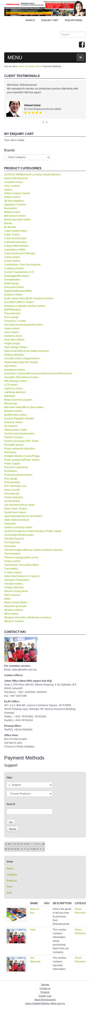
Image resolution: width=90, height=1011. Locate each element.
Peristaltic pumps (14, 444)
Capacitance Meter (15, 249)
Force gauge (11, 317)
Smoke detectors (13, 497)
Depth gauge (11, 283)
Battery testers (12, 212)
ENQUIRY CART (50, 20)
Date (9, 892)
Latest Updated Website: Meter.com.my (45, 1003)
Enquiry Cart (45, 996)
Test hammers (12, 542)
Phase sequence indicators (19, 448)
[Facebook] (82, 44)
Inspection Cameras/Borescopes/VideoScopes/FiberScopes (38, 373)
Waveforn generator (15, 606)
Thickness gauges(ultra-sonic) (21, 557)
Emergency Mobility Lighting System (24, 305)
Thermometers (12, 553)
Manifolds (9, 396)
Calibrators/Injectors (15, 242)
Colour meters (12, 260)
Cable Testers (12, 234)
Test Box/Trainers (14, 538)
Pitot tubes (10, 452)
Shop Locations (12, 186)
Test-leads (10, 546)
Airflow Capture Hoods (17, 193)
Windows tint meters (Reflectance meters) (27, 617)
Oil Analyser (11, 426)
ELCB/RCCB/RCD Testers (19, 302)
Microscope (10, 403)
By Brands (10, 227)
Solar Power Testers (15, 508)
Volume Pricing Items (16, 591)
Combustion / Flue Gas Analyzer (22, 264)
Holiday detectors (14, 354)
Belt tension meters (15, 215)
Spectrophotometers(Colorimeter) (23, 516)
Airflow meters (12, 197)
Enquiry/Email (74, 20)
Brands (8, 223)
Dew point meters (14, 287)
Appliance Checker (15, 204)
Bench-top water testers (17, 219)
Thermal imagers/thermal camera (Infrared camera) (33, 549)
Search (30, 20)
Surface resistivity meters (18, 527)
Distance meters (13, 294)
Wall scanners (12, 595)
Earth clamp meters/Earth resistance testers (28, 298)
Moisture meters (13, 411)
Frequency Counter (15, 320)
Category (11, 874)
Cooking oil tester (14, 268)
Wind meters (11, 613)
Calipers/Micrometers (16, 245)
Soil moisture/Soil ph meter (19, 504)
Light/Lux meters (13, 388)
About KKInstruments (16, 178)
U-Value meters (13, 572)
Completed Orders (13, 182)
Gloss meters (11, 332)
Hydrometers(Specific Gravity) (21, 362)
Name (9, 868)
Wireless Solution (14, 621)
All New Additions (14, 200)
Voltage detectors (14, 587)
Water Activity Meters (16, 602)
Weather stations (13, 610)
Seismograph (11, 493)
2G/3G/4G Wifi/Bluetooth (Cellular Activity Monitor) (32, 174)
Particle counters (13, 437)
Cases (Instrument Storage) (19, 253)
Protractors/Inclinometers (18, 474)
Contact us (45, 988)
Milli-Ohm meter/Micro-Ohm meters (24, 407)
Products (45, 992)
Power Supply (12, 463)
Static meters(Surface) (16, 519)
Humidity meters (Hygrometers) (22, 358)
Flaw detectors (12, 313)
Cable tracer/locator (15, 238)
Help (33, 929)
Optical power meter (15, 429)
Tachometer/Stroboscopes (19, 534)
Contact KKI (34, 66)
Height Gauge (12, 343)
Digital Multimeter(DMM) (18, 290)
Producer (11, 880)
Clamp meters (12, 257)
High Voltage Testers (16, 347)
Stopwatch (10, 523)
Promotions (10, 471)
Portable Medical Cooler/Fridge (22, 456)
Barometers (10, 208)
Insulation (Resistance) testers (21, 377)
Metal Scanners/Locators (18, 399)
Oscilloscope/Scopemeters (19, 433)
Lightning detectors (15, 392)
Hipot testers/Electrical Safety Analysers (26, 351)
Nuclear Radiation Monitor (19, 418)
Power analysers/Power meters (22, 459)
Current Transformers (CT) (19, 272)
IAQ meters (10, 366)
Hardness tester (13, 335)
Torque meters (12, 561)
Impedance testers (14, 369)
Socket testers (12, 501)
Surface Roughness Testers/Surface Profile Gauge (32, 531)
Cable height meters (15, 230)
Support (8, 189)
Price (9, 886)
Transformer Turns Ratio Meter (21, 564)
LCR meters (11, 384)
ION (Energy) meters (15, 381)
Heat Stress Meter (14, 339)
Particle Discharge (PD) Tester (21, 441)
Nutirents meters (13, 422)
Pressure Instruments (16, 467)
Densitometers (12, 279)
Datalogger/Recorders (17, 275)
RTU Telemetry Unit (15, 486)
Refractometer (12, 482)
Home (21, 66)
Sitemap (45, 984)
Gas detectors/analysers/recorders (23, 324)
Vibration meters (13, 583)
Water (7, 598)
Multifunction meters (15, 414)
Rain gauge (11, 478)
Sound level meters (15, 512)
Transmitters (11, 568)
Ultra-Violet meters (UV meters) (22, 576)
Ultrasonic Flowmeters (17, 579)
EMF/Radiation (12, 309)
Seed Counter (12, 489)
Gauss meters (12, 328)
